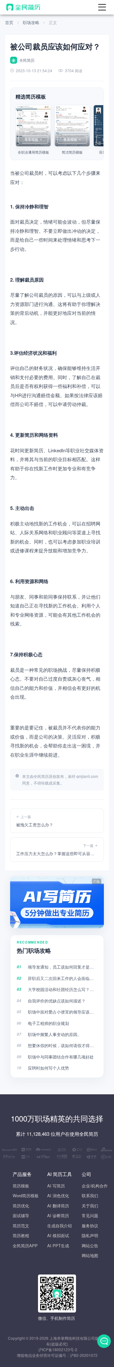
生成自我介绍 (59, 1226)
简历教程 (21, 1235)
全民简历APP (25, 1246)
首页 (9, 22)
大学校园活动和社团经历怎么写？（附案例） (62, 989)
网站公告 (90, 1246)
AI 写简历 (56, 1186)
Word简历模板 (26, 1195)
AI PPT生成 (58, 1246)
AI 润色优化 (58, 1195)
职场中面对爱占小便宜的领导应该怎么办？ (62, 1012)
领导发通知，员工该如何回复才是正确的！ (62, 967)
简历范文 (21, 1226)
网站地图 (90, 1255)
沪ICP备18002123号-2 (57, 1349)
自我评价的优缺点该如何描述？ (57, 1001)
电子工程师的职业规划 (48, 1023)
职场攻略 (31, 22)
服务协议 (90, 1226)
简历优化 (21, 1206)
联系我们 (90, 1195)
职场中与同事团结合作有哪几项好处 (61, 1057)
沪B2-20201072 (84, 1355)
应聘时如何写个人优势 (48, 1068)
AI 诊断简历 (58, 1215)
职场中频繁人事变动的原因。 (54, 1034)
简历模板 (21, 1186)
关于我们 (90, 1206)
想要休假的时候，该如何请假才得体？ (62, 1045)
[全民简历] (23, 7)
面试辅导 (21, 1215)
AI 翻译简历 (58, 1206)
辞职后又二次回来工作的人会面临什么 (62, 978)
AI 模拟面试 (58, 1235)
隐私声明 (90, 1235)
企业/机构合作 (95, 1186)
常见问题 (90, 1215)
